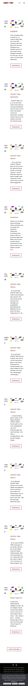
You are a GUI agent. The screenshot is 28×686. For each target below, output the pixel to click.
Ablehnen (15, 683)
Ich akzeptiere (7, 683)
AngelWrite (14, 31)
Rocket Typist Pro (16, 598)
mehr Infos (21, 683)
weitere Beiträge (14, 649)
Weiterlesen (16, 65)
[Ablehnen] (26, 680)
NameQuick (14, 217)
